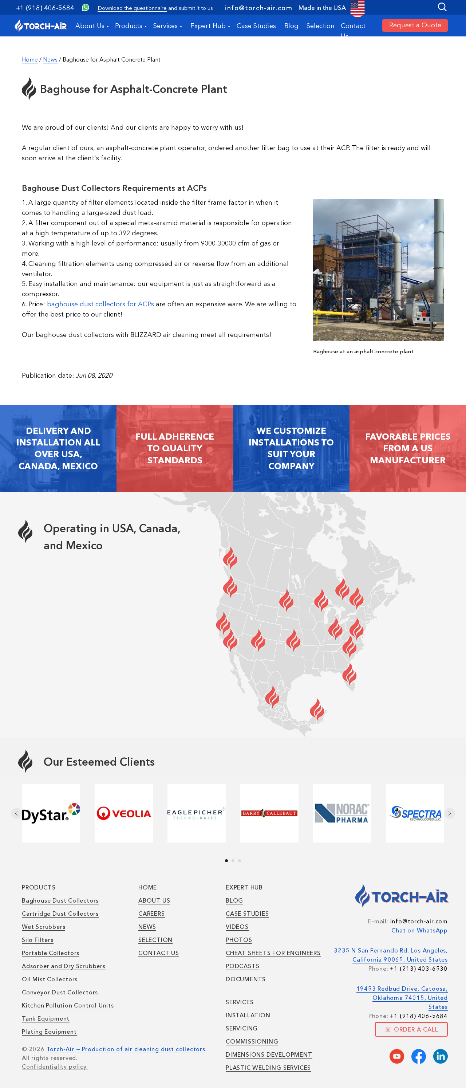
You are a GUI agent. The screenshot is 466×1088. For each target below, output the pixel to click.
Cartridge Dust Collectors (60, 913)
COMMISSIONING (252, 1041)
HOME (147, 887)
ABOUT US (154, 900)
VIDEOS (237, 926)
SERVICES (239, 1002)
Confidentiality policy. (55, 1066)
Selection (321, 26)
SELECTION (155, 939)
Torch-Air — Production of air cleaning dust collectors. (127, 1049)
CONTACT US (158, 953)
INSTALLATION (248, 1015)
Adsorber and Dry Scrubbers (64, 966)
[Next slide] (449, 813)
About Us (89, 26)
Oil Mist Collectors (50, 979)
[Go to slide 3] (239, 860)
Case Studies (256, 26)
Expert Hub (208, 26)
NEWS (147, 926)
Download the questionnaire (132, 7)
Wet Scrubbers (43, 926)
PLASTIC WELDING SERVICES (268, 1067)
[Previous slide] (16, 813)
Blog (291, 26)
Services (165, 26)
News (50, 59)
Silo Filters (38, 939)
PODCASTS (242, 966)
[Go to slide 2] (233, 860)
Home (30, 59)
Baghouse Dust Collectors (60, 900)
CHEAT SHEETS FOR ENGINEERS (273, 953)
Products (128, 26)
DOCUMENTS (246, 979)
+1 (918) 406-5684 (45, 8)
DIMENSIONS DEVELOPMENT (269, 1054)
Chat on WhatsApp (419, 930)
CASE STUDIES (247, 913)
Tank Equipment (46, 1018)
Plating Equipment (49, 1031)
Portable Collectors (50, 953)
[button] (415, 25)
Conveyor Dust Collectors (60, 992)
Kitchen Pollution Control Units (68, 1005)
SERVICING (242, 1028)
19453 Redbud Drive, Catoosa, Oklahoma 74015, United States (402, 997)
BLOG (234, 900)
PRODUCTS (38, 887)
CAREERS (151, 913)
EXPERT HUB (244, 887)
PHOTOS (239, 939)
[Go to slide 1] (226, 860)
